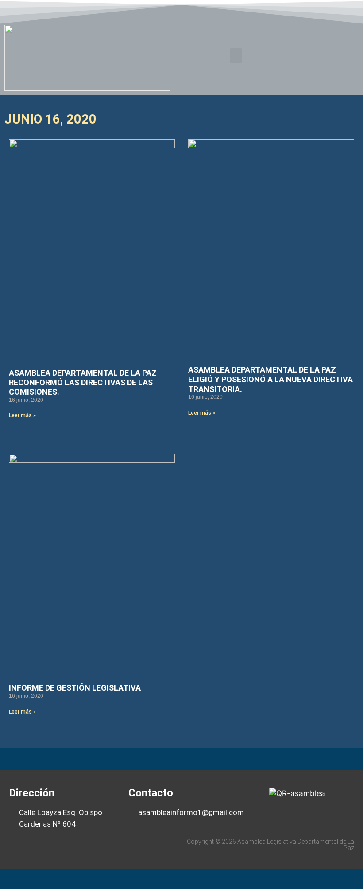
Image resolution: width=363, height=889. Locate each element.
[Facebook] (297, 10)
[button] (236, 55)
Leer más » (22, 415)
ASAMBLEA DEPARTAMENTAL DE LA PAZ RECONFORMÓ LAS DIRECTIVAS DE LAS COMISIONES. (83, 382)
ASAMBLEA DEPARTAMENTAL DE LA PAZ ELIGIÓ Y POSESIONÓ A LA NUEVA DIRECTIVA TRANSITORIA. (270, 379)
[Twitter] (314, 10)
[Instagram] (348, 10)
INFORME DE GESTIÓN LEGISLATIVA (75, 687)
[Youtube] (331, 10)
